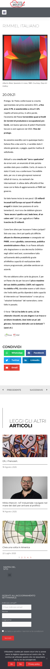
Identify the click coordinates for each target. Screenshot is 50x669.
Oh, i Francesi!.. (10, 461)
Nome (5, 611)
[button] (4, 12)
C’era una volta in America (16, 547)
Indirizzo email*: (9, 603)
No (20, 664)
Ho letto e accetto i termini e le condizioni (23, 631)
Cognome (6, 620)
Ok (11, 664)
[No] (46, 658)
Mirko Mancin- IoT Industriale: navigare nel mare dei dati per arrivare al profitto (25, 504)
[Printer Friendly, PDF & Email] (12, 335)
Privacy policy (34, 664)
